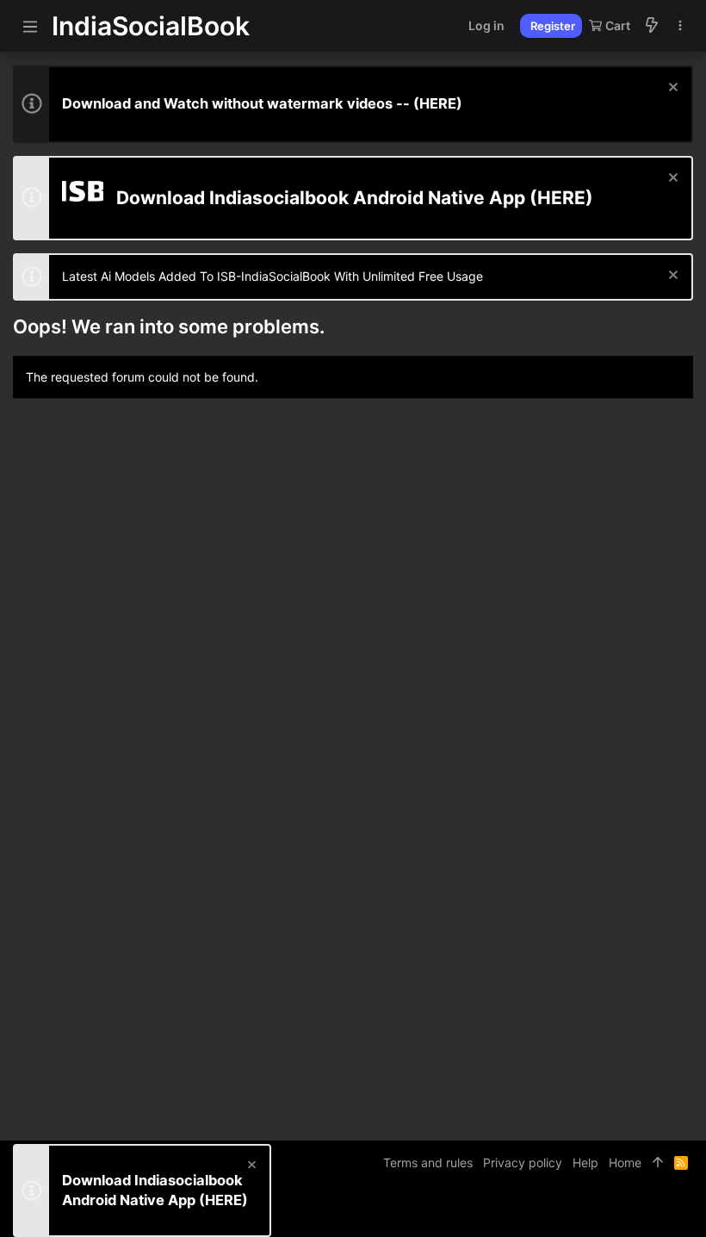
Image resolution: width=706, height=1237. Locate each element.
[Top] (658, 1163)
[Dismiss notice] (671, 89)
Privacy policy (522, 1162)
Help (585, 1162)
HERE (437, 103)
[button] (30, 25)
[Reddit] (659, 1211)
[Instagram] (633, 1211)
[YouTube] (685, 1211)
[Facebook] (608, 1211)
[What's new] (651, 26)
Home (625, 1162)
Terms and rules (428, 1162)
